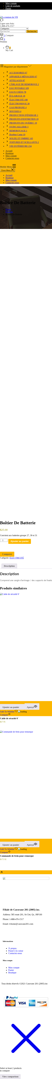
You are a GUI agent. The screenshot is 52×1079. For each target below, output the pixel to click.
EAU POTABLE (19, 88)
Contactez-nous (12, 158)
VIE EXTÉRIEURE (20, 146)
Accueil (9, 151)
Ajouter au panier (20, 541)
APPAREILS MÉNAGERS (23, 76)
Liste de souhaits (13, 6)
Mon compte (11, 3)
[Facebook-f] (6, 933)
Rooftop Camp (17, 134)
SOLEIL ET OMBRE (21, 138)
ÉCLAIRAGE (17, 96)
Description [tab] (9, 566)
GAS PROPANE (17, 107)
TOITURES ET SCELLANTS (24, 142)
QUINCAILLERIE (18, 127)
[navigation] (26, 179)
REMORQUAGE (18, 131)
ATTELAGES (17, 80)
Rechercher (31, 31)
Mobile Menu (6, 167)
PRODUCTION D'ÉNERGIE (23, 115)
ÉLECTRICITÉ (18, 100)
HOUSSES (15, 111)
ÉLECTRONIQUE (19, 103)
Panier (8, 8)
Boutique (10, 153)
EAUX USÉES (17, 92)
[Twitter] (13, 933)
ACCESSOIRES (18, 73)
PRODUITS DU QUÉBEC (23, 123)
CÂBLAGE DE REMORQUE (24, 84)
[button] (12, 707)
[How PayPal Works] (26, 1008)
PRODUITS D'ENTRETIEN (23, 119)
